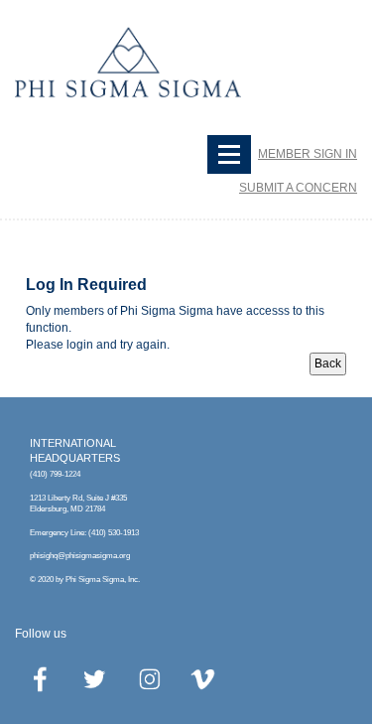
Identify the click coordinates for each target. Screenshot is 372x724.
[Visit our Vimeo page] (204, 679)
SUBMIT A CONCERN (298, 188)
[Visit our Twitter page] (95, 679)
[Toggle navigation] (229, 154)
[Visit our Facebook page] (41, 679)
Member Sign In (307, 154)
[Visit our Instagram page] (150, 679)
